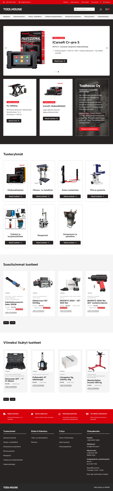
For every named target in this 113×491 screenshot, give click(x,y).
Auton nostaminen (70, 190)
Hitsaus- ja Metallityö (17, 296)
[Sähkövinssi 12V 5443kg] (43, 283)
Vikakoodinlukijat (15, 190)
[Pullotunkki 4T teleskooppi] (43, 361)
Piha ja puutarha (97, 190)
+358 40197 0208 (93, 440)
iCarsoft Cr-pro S (65, 42)
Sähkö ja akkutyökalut (74, 296)
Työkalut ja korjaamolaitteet (15, 235)
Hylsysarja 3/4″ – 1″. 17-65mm (14, 380)
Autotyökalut (8, 296)
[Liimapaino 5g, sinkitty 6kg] (70, 361)
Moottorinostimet (91, 377)
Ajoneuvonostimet (37, 374)
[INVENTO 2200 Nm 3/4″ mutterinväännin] (97, 283)
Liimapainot (62, 374)
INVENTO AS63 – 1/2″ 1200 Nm (70, 301)
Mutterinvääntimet (64, 296)
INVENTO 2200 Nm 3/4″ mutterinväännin (97, 301)
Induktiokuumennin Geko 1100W (14, 303)
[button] (6, 48)
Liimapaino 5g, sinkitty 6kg (67, 378)
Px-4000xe (12, 106)
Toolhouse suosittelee (58, 38)
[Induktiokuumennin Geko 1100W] (15, 283)
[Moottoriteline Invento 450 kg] (97, 361)
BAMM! (107, 487)
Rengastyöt (43, 235)
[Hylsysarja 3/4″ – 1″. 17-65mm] (15, 361)
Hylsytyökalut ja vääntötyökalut (13, 374)
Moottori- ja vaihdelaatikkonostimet (96, 376)
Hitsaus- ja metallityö (43, 190)
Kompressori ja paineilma (70, 235)
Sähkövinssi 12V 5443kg (40, 301)
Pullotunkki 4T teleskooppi (39, 378)
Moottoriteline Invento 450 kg (94, 381)
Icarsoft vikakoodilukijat (54, 106)
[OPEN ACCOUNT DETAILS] (101, 9)
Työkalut (7, 376)
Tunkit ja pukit (45, 374)
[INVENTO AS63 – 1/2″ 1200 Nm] (70, 283)
